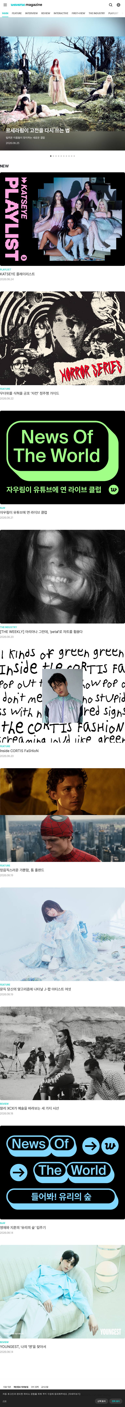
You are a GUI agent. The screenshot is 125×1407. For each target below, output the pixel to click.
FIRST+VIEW (78, 13)
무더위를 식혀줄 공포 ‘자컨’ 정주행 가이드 (29, 393)
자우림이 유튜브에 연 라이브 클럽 (23, 512)
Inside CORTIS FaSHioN (19, 751)
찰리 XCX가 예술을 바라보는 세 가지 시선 (29, 1108)
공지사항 (44, 1387)
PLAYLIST (113, 13)
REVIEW (45, 13)
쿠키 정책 (35, 1387)
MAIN (5, 13)
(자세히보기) (74, 1394)
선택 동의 (101, 1401)
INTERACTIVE (61, 13)
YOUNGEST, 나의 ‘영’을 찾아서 (23, 1347)
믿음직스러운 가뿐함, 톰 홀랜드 (22, 870)
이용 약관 (7, 1387)
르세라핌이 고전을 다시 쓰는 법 (38, 130)
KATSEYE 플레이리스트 (17, 274)
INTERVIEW (31, 13)
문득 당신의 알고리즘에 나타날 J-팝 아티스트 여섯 (35, 989)
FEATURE (17, 13)
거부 (5, 1401)
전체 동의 (116, 1401)
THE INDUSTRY (97, 13)
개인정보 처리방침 (21, 1387)
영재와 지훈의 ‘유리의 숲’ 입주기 (23, 1227)
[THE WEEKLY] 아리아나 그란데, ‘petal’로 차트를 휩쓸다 (41, 632)
